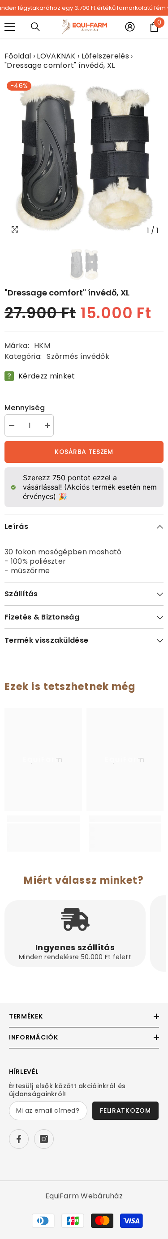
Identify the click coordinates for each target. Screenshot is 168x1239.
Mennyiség (24, 407)
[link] (43, 828)
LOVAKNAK (56, 56)
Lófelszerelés (105, 56)
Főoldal (17, 56)
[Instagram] (44, 1139)
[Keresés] (35, 26)
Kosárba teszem (84, 451)
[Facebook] (19, 1139)
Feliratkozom (125, 1110)
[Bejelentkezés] (130, 27)
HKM (42, 346)
